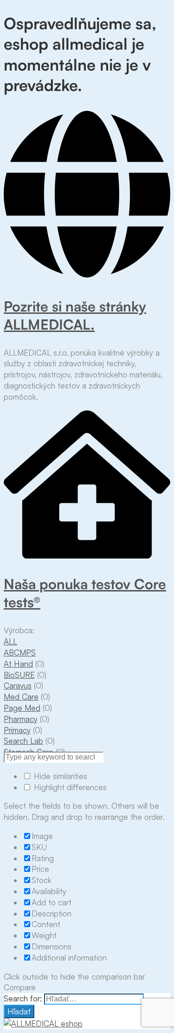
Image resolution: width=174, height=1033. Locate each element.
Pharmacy (21, 719)
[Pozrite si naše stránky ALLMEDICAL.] (87, 277)
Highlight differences (69, 787)
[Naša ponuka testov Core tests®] (87, 555)
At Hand (18, 664)
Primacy (17, 730)
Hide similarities (59, 776)
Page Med (22, 708)
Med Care (21, 697)
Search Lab (23, 741)
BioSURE (19, 675)
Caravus (18, 685)
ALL (10, 641)
